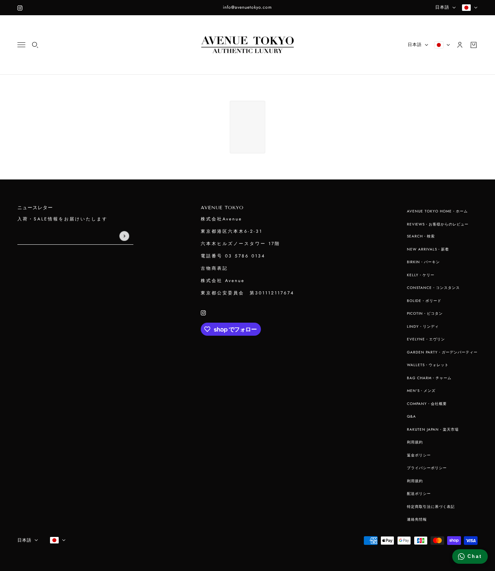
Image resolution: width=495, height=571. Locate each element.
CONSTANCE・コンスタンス (433, 287)
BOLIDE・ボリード (424, 300)
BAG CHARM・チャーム (429, 378)
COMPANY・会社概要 (427, 403)
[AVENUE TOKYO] (247, 45)
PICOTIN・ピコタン (425, 313)
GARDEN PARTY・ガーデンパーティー (442, 352)
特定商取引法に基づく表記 (431, 506)
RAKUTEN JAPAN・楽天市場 (433, 429)
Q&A (411, 416)
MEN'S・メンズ (421, 390)
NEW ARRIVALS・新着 (428, 249)
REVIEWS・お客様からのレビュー (438, 224)
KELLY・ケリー (420, 275)
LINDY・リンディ (423, 326)
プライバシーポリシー (427, 468)
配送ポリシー (419, 493)
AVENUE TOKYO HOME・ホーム (437, 211)
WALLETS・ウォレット (428, 365)
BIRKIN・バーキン (423, 262)
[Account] (460, 45)
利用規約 (415, 442)
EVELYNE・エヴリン (426, 339)
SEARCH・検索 (421, 236)
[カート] (474, 45)
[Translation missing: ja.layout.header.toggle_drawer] (21, 44)
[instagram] (19, 7)
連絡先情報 (417, 519)
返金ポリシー (419, 455)
